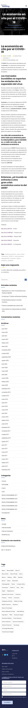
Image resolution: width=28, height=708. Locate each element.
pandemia (10, 260)
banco (20, 574)
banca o (17, 570)
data (18, 587)
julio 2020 (4, 364)
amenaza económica (10, 254)
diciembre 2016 (6, 469)
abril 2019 (4, 403)
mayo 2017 (5, 452)
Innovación (16, 597)
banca (18, 254)
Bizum (8, 580)
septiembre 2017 (6, 438)
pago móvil (5, 615)
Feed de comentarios (7, 531)
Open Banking (20, 611)
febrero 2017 (5, 462)
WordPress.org (6, 534)
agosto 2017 (5, 441)
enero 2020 (5, 385)
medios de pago (18, 601)
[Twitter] (5, 655)
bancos (4, 577)
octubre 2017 (5, 434)
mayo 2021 (5, 332)
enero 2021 (5, 346)
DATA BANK (5, 484)
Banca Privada (13, 574)
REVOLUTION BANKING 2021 (9, 509)
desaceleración (5, 258)
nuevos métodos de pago (8, 611)
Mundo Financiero (6, 604)
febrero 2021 (5, 343)
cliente (13, 584)
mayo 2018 (5, 410)
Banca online (5, 574)
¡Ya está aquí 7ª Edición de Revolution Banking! (14, 296)
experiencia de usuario (8, 594)
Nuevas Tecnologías (7, 608)
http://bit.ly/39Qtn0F (6, 240)
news (3, 491)
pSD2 (10, 615)
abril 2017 (4, 455)
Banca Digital (10, 570)
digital (3, 591)
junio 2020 (5, 367)
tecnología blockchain (7, 628)
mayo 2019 (5, 399)
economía (13, 258)
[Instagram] (3, 655)
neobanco (15, 604)
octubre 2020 (5, 353)
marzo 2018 (5, 417)
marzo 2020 (5, 378)
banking (10, 577)
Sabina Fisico (17, 56)
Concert (4, 481)
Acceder (4, 524)
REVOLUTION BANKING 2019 (9, 502)
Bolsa (22, 254)
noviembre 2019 (6, 392)
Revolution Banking (6, 618)
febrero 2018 (5, 420)
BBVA (15, 577)
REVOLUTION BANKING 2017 (9, 495)
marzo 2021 (5, 339)
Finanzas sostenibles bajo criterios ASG (12, 305)
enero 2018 (5, 424)
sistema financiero (7, 625)
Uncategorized (5, 513)
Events (3, 488)
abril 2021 (4, 336)
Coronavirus (4, 256)
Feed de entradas (6, 527)
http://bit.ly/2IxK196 (6, 228)
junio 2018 (5, 406)
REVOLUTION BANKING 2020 (10, 60)
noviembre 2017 (6, 431)
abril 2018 (4, 413)
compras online (21, 584)
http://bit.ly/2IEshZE (6, 244)
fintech (10, 597)
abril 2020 (4, 374)
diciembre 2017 (6, 427)
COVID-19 (11, 256)
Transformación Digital (7, 632)
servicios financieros (18, 621)
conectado (15, 270)
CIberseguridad (5, 584)
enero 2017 (5, 466)
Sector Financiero (6, 621)
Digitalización (10, 591)
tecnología (16, 625)
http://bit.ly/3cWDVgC (7, 232)
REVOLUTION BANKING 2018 (9, 498)
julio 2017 (4, 445)
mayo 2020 (5, 371)
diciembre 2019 (6, 388)
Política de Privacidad (6, 699)
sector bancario (17, 618)
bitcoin (3, 580)
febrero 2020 (5, 381)
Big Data (20, 577)
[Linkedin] (7, 655)
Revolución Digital (18, 615)
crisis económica (19, 256)
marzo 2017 (5, 459)
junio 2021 (5, 329)
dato (22, 587)
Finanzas (4, 597)
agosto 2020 (5, 360)
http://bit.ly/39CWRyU (7, 236)
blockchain (15, 580)
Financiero (18, 594)
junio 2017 (5, 448)
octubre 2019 (5, 395)
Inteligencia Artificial (7, 601)
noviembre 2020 (6, 350)
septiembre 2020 (6, 357)
